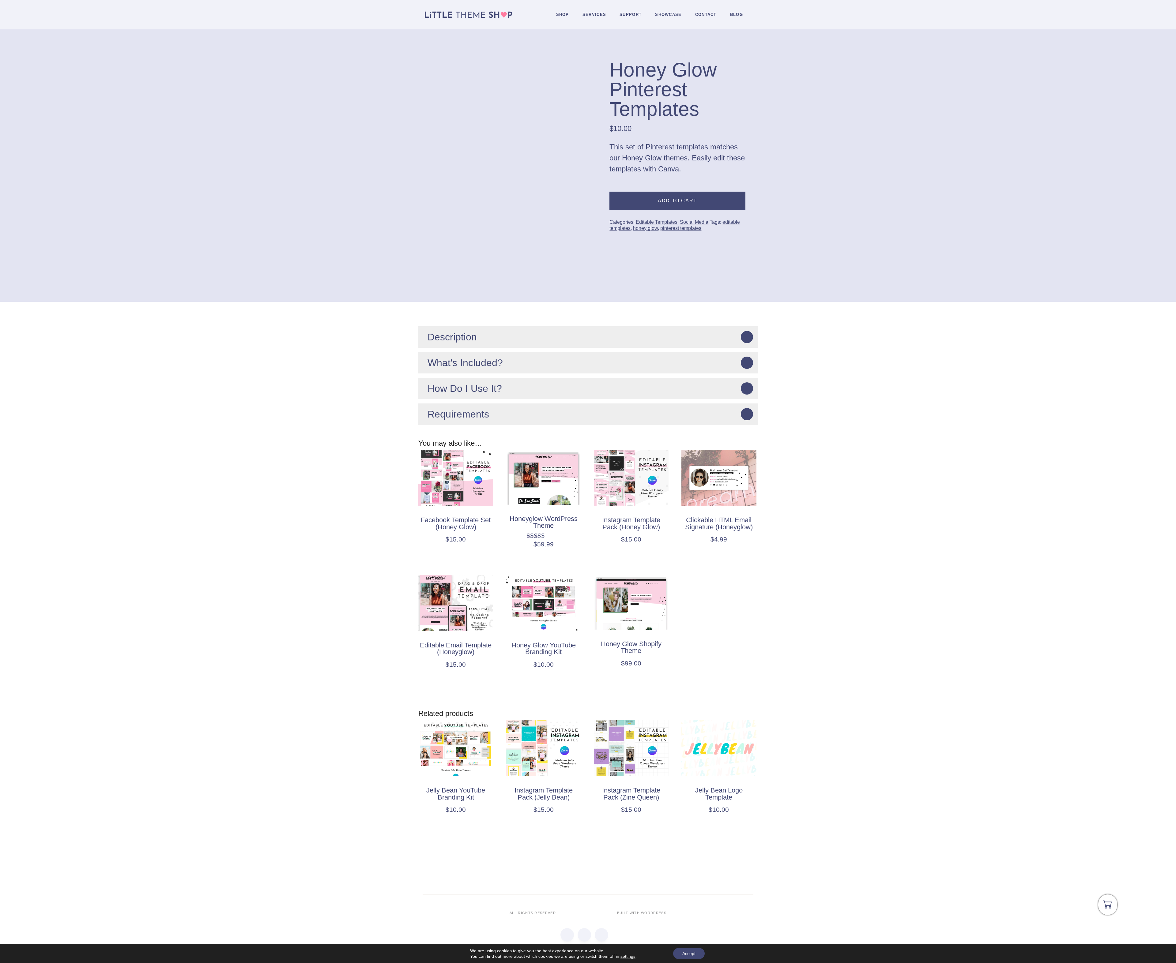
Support (631, 14)
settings (627, 956)
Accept (688, 953)
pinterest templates (680, 228)
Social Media (694, 222)
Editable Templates (656, 222)
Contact (706, 14)
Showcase (668, 14)
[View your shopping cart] (1107, 906)
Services (594, 14)
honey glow (645, 228)
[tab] (588, 337)
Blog (736, 14)
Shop (562, 14)
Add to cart (677, 200)
